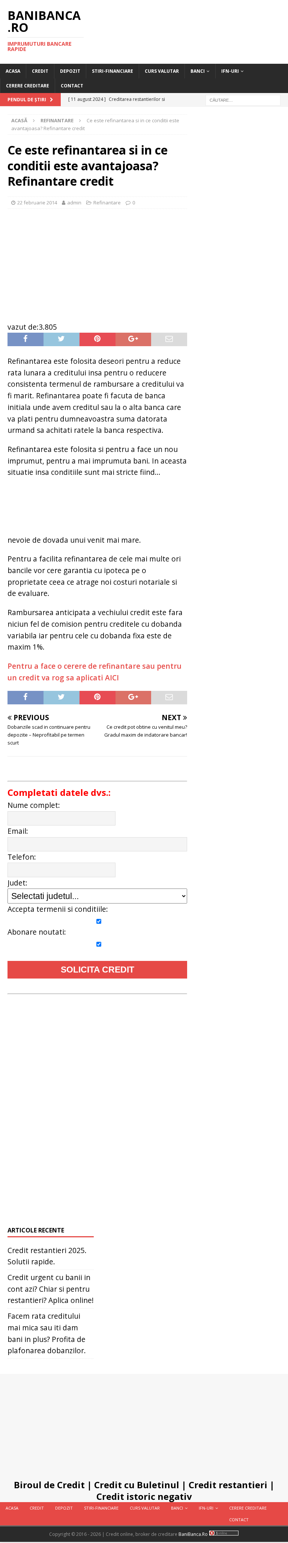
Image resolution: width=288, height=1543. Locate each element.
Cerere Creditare (27, 86)
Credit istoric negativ (144, 1496)
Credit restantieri (228, 1484)
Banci (197, 71)
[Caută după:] (243, 100)
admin (74, 202)
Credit (40, 71)
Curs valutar (162, 71)
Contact (72, 86)
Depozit (70, 71)
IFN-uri (230, 71)
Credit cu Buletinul (136, 1484)
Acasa (13, 71)
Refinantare (107, 202)
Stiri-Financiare (112, 71)
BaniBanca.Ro (193, 1534)
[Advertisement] (97, 261)
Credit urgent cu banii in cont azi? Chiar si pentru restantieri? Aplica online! (51, 1288)
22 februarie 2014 (37, 202)
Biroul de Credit (49, 1484)
